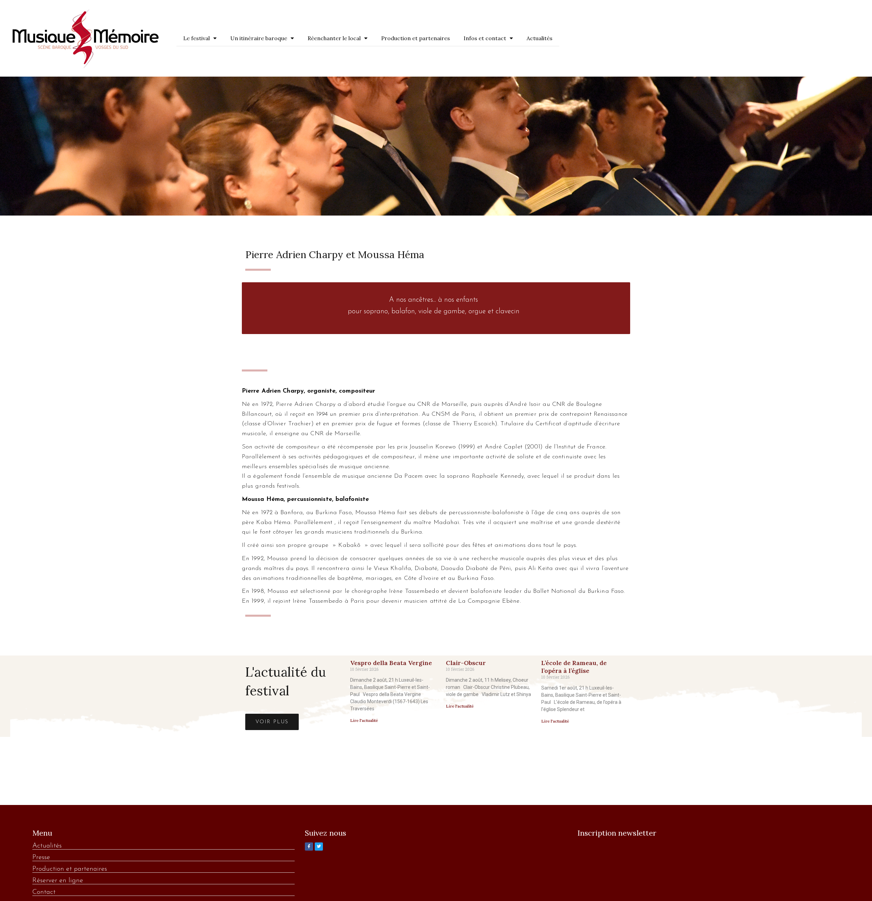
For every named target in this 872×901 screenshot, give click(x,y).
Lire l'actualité (364, 720)
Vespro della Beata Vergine (391, 663)
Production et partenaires (415, 38)
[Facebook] (309, 846)
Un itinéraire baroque (258, 38)
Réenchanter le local (334, 38)
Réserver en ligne (57, 880)
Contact (44, 892)
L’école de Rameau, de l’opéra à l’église (574, 667)
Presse (41, 857)
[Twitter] (319, 846)
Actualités (539, 38)
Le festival (196, 38)
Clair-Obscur (466, 663)
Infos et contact (485, 38)
